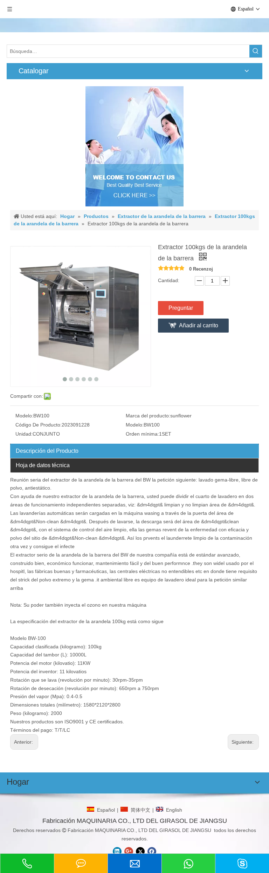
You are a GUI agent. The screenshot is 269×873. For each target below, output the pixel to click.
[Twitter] (140, 851)
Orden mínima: (142, 434)
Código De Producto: (38, 425)
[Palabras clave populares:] (255, 51)
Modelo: (24, 415)
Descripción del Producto (47, 451)
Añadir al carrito (198, 325)
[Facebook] (151, 851)
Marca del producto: (148, 415)
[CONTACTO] (134, 146)
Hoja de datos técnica (43, 465)
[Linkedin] (117, 851)
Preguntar (180, 308)
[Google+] (128, 851)
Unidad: (24, 434)
